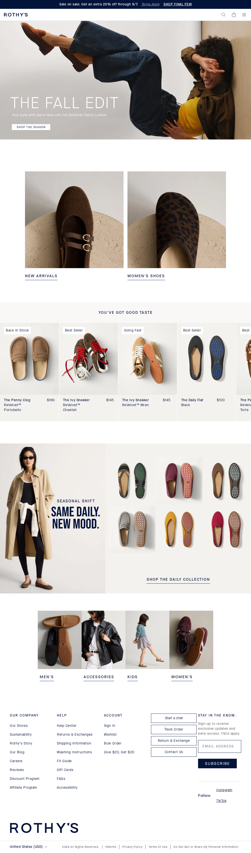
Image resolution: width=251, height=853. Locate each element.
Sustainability (21, 734)
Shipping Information (74, 743)
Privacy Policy (132, 847)
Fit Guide (64, 761)
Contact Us (174, 752)
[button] (223, 15)
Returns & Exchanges (75, 734)
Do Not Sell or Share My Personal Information (206, 847)
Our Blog (17, 752)
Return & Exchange (174, 740)
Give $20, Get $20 (119, 752)
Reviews (17, 770)
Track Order (173, 729)
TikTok (221, 800)
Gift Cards (65, 770)
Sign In (109, 725)
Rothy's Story (21, 743)
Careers (16, 761)
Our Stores (19, 725)
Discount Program (24, 778)
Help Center (67, 725)
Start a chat (174, 718)
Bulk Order (113, 743)
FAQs (61, 778)
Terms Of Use (158, 847)
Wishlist (110, 734)
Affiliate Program (23, 787)
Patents (110, 847)
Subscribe (217, 763)
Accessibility (67, 787)
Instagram (224, 790)
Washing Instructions (74, 752)
